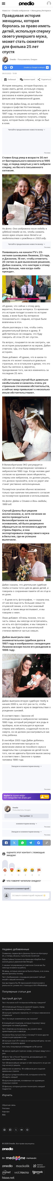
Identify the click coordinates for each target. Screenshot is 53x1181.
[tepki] (5, 870)
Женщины (36, 10)
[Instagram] (4, 1130)
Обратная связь (9, 1105)
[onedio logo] (25, 1148)
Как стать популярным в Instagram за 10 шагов (22, 1047)
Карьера (5, 1111)
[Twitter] (16, 1130)
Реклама (6, 1108)
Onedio (23, 59)
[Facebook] (10, 1130)
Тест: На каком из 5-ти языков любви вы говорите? (24, 1002)
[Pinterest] (27, 1130)
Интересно (47, 10)
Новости (6, 10)
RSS (3, 1115)
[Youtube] (21, 1130)
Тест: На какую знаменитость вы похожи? (20, 1019)
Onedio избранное (20, 10)
